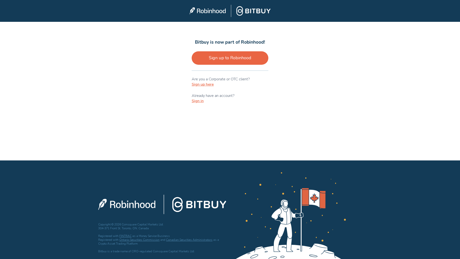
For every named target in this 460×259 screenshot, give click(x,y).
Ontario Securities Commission (139, 240)
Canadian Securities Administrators (189, 240)
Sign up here (203, 84)
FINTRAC (125, 236)
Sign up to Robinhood (230, 58)
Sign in (198, 101)
